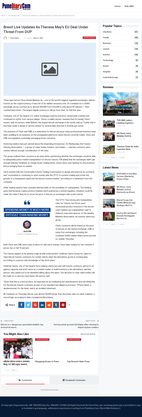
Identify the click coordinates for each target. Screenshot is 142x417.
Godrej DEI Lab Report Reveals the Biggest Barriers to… (126, 216)
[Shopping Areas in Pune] (49, 348)
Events (106, 66)
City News (107, 32)
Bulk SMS (129, 6)
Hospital (106, 72)
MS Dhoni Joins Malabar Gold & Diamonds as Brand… (126, 189)
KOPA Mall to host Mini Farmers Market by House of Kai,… (120, 109)
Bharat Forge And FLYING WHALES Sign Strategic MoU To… (126, 202)
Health (106, 37)
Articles (106, 55)
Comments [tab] (27, 380)
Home (118, 6)
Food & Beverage (110, 77)
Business (107, 43)
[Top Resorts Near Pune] (81, 348)
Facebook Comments (75, 380)
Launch (106, 49)
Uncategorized (89, 37)
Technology (108, 60)
